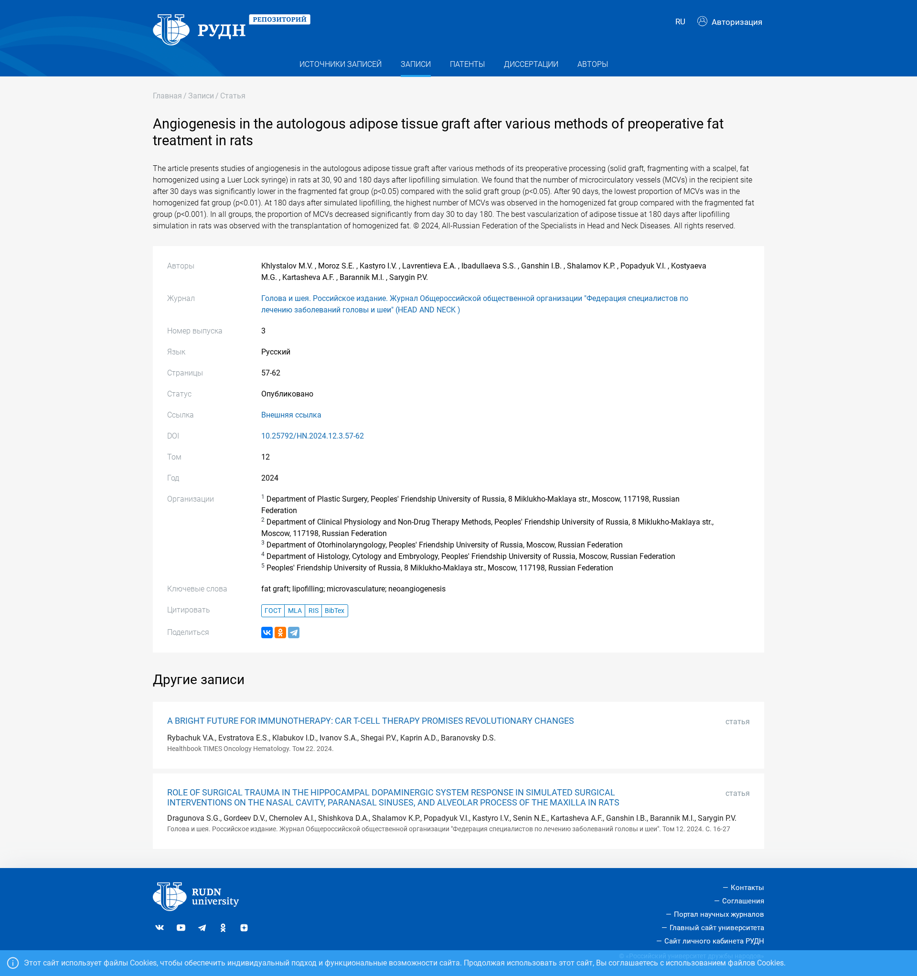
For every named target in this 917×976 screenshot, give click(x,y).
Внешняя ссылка (291, 414)
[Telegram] (293, 632)
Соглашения (743, 901)
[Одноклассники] (280, 632)
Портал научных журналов (719, 914)
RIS (314, 611)
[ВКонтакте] (267, 632)
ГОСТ (273, 611)
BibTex (334, 611)
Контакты (747, 887)
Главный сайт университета (717, 927)
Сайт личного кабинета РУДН (714, 941)
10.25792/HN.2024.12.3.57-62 (312, 435)
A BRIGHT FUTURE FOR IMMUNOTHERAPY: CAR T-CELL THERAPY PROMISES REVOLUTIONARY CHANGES (370, 721)
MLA (295, 611)
